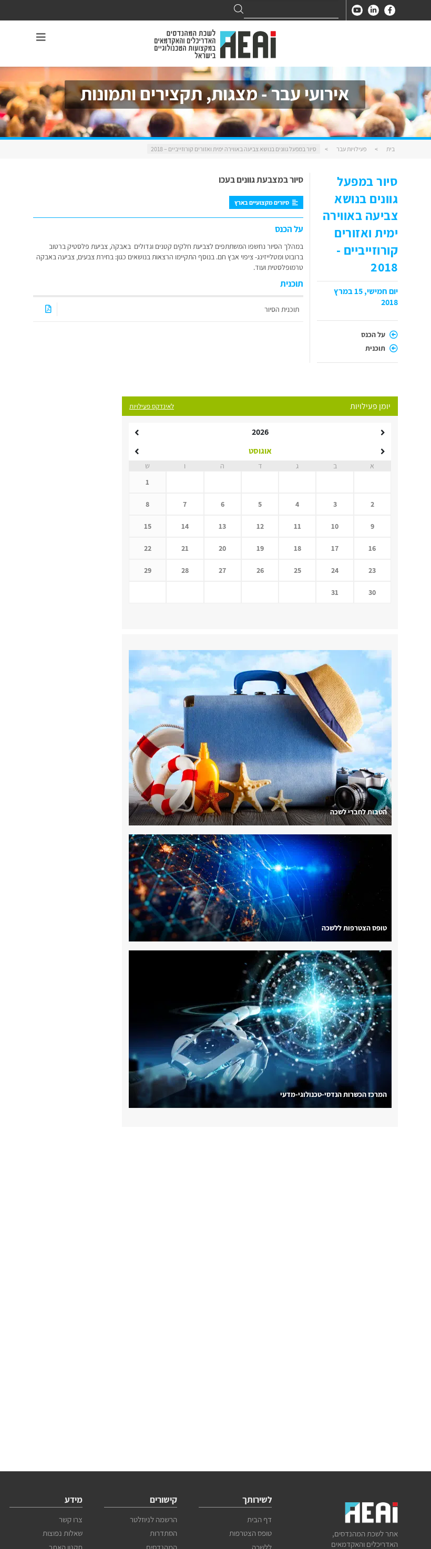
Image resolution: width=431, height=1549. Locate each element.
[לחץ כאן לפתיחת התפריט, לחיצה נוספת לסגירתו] (41, 37)
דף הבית (259, 1519)
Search (238, 9)
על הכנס (374, 334)
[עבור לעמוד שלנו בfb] (389, 10)
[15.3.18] (48, 309)
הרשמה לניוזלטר (153, 1519)
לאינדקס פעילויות (151, 406)
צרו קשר (71, 1519)
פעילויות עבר (351, 149)
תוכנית (376, 348)
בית (390, 149)
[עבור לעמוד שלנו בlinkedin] (373, 10)
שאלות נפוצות (63, 1533)
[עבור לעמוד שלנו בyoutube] (357, 10)
